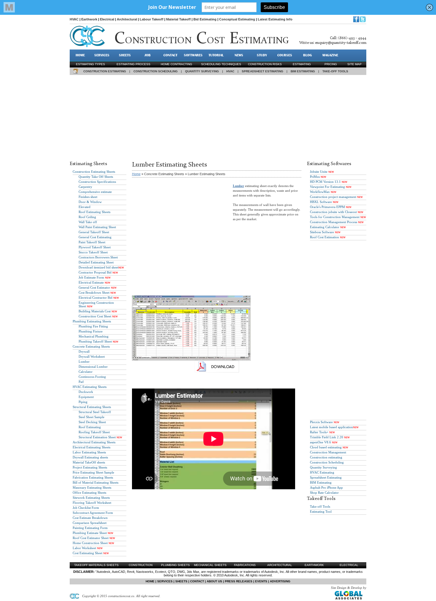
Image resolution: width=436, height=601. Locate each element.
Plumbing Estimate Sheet (90, 533)
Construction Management (328, 452)
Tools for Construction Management (334, 217)
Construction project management (333, 197)
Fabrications (245, 565)
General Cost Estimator (94, 287)
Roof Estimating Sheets (94, 212)
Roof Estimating (90, 427)
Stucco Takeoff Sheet (93, 252)
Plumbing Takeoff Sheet (95, 341)
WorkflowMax (320, 192)
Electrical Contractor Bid (95, 297)
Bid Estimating (205, 19)
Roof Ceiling (87, 217)
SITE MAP (354, 64)
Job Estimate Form (91, 277)
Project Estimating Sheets (90, 467)
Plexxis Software (321, 422)
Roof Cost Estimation (324, 237)
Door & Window (90, 202)
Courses (284, 55)
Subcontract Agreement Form (93, 512)
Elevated (84, 207)
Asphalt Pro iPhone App (326, 487)
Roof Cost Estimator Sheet (91, 538)
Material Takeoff (178, 19)
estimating (302, 64)
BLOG (307, 55)
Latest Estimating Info (275, 19)
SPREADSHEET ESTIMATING (262, 71)
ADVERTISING (280, 581)
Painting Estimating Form (90, 528)
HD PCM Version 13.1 (325, 181)
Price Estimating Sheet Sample (93, 472)
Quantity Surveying (323, 467)
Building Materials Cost (95, 311)
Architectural (127, 19)
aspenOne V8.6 (320, 442)
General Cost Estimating (95, 237)
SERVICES (101, 55)
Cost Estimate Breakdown (90, 518)
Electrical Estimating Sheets (91, 447)
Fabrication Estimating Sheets (93, 477)
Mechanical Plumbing (94, 336)
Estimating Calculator (324, 227)
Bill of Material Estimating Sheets (95, 482)
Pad (81, 381)
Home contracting (176, 64)
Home (136, 174)
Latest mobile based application (331, 427)
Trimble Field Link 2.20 (326, 437)
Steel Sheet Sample (91, 417)
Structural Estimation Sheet (97, 437)
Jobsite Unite (318, 171)
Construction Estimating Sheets (94, 171)
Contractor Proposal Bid (95, 272)
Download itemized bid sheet (98, 267)
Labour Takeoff (151, 19)
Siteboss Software (322, 232)
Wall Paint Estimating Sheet (97, 227)
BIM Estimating (321, 482)
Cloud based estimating (326, 447)
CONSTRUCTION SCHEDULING (155, 71)
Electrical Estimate (91, 282)
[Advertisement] (218, 116)
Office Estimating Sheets (89, 492)
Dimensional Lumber (93, 366)
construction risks (265, 64)
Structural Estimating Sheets (92, 407)
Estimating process (133, 64)
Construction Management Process (333, 222)
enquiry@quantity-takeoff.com (340, 43)
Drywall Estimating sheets (90, 457)
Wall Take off (88, 222)
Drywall (84, 351)
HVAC (74, 19)
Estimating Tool (321, 511)
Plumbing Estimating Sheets (92, 321)
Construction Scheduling (327, 462)
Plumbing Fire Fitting (93, 326)
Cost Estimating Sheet (87, 553)
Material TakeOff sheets (89, 462)
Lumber (84, 361)
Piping (83, 402)
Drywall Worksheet (92, 356)
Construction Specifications (97, 181)
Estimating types (90, 64)
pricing (330, 64)
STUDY (262, 55)
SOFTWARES (193, 55)
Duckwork (86, 392)
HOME (80, 55)
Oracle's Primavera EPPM (327, 207)
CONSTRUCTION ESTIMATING (104, 71)
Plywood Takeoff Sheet (95, 247)
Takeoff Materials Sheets (96, 565)
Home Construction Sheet (90, 543)
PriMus (315, 176)
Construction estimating (326, 457)
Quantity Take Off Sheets (96, 176)
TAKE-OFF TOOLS (335, 71)
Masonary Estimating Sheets (92, 487)
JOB (147, 55)
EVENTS (261, 581)
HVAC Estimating (322, 472)
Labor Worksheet (84, 548)
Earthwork (89, 19)
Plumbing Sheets (175, 565)
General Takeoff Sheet (94, 232)
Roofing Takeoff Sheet (94, 432)
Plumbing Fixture (91, 331)
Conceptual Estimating (237, 19)
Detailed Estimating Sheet (96, 262)
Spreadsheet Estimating (326, 477)
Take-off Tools (320, 506)
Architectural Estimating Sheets (94, 442)
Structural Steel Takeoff (95, 412)
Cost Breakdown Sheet (94, 292)
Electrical (107, 19)
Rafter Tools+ (319, 432)
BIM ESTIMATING (303, 71)
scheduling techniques (221, 64)
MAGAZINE (330, 55)
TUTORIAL (216, 55)
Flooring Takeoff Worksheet (92, 502)
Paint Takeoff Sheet (92, 242)
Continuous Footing (92, 376)
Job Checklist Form (86, 507)
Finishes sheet (88, 197)
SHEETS (125, 55)
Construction (140, 565)
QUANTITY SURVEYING (202, 71)
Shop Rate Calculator (324, 492)
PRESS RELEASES (238, 581)
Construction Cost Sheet (95, 316)
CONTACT (170, 55)
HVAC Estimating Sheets (89, 387)
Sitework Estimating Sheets (91, 497)
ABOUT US (214, 581)
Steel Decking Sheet (92, 422)
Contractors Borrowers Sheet (98, 257)
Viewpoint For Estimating (327, 186)
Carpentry (85, 186)
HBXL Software (321, 202)
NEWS (239, 55)
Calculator (86, 371)
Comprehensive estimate (95, 192)
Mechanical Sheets (210, 565)
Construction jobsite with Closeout (333, 212)
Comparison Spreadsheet (89, 523)
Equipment (86, 397)
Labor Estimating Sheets (89, 452)
